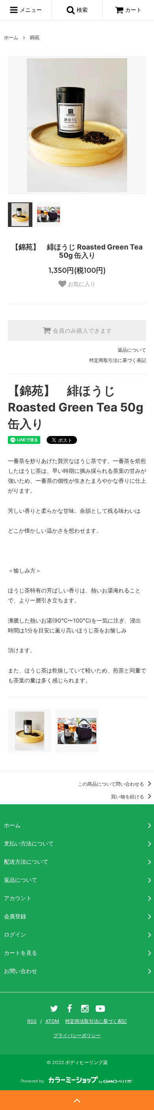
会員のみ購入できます (81, 330)
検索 (81, 9)
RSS (32, 1021)
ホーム (11, 37)
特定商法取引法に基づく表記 (96, 1021)
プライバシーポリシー (77, 1035)
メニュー (30, 9)
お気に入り (81, 284)
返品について (132, 350)
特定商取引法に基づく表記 (117, 360)
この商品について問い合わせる (111, 784)
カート (133, 9)
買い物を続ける (128, 797)
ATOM (52, 1021)
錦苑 (34, 37)
